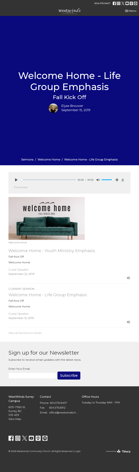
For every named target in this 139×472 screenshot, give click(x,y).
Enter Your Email (19, 368)
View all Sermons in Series (25, 333)
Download (20, 187)
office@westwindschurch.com (63, 412)
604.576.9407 (102, 3)
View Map (14, 419)
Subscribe (69, 375)
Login (77, 451)
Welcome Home (49, 159)
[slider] (48, 179)
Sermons (27, 159)
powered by (116, 454)
